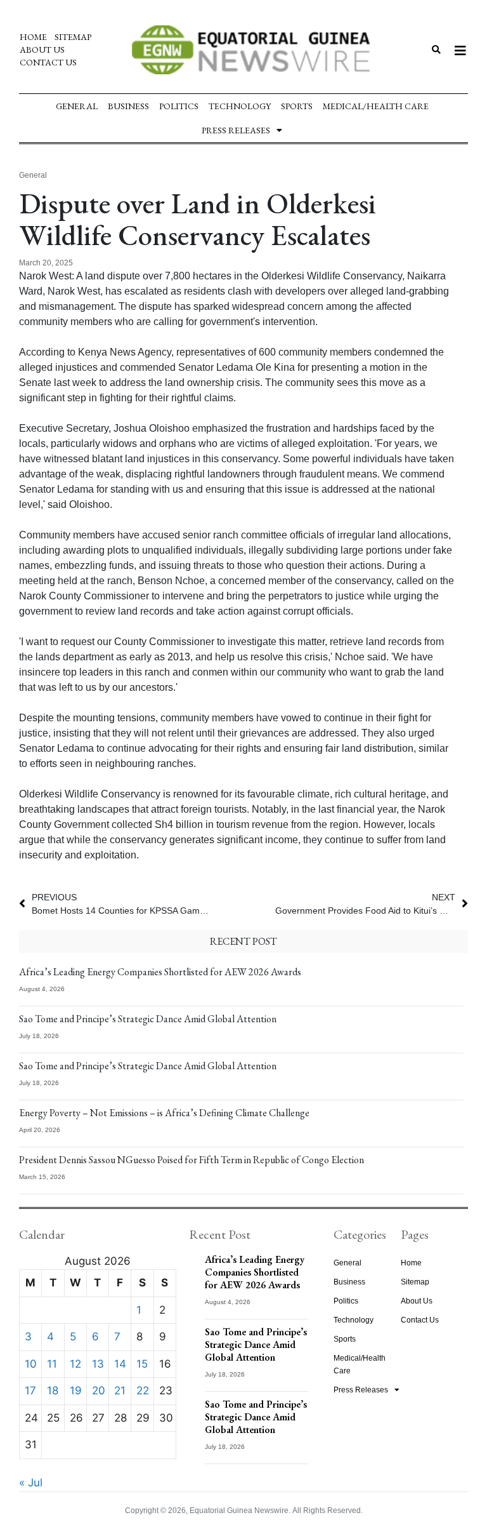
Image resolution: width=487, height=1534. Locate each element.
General (77, 106)
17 (30, 1390)
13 (98, 1363)
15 (142, 1363)
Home (33, 37)
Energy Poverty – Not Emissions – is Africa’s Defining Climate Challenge (164, 1112)
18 (52, 1390)
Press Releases (236, 130)
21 (120, 1390)
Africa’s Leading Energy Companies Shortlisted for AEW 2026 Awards (160, 971)
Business (128, 106)
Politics (178, 106)
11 (52, 1363)
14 (120, 1363)
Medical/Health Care (376, 106)
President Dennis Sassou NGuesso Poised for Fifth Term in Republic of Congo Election (191, 1159)
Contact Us (48, 62)
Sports (297, 106)
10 (31, 1363)
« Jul (30, 1482)
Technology (240, 106)
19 (76, 1390)
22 (142, 1390)
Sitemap (73, 37)
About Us (42, 49)
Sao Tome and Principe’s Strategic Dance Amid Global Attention (147, 1018)
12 (75, 1363)
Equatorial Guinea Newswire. (240, 1510)
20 (98, 1390)
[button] (437, 50)
